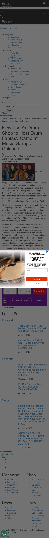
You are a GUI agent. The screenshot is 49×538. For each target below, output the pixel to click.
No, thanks (37, 283)
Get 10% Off (36, 279)
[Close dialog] (48, 251)
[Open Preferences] (4, 533)
